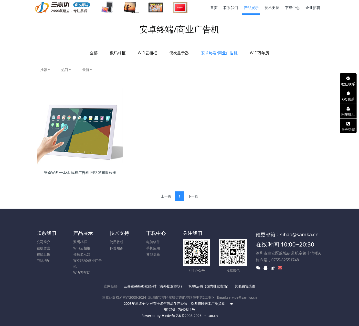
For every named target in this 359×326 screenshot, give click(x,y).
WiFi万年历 (259, 53)
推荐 (43, 69)
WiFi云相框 (147, 53)
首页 (214, 7)
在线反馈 (43, 254)
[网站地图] (231, 303)
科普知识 (116, 248)
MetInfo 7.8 (171, 315)
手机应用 (153, 248)
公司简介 (43, 241)
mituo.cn (210, 315)
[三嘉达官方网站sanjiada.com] (113, 7)
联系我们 (46, 233)
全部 (94, 53)
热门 (64, 69)
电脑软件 (153, 241)
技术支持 (119, 233)
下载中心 (156, 233)
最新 (85, 69)
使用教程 (116, 241)
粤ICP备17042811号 (179, 309)
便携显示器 (179, 53)
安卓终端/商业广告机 (219, 53)
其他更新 (153, 254)
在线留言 (43, 248)
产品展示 (83, 233)
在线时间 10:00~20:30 (285, 244)
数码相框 (118, 53)
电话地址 (43, 260)
